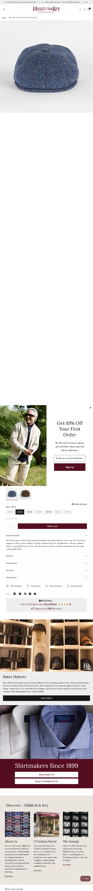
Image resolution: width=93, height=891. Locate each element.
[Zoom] (46, 66)
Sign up (70, 467)
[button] (4, 9)
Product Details (12, 535)
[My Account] (85, 9)
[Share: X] (20, 593)
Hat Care (10, 570)
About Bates (11, 577)
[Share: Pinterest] (25, 593)
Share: (8, 594)
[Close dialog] (90, 407)
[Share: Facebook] (14, 593)
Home (4, 17)
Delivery (9, 556)
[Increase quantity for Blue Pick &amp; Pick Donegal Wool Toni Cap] (14, 526)
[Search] (81, 9)
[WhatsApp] (30, 593)
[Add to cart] (52, 526)
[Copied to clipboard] (34, 593)
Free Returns (11, 563)
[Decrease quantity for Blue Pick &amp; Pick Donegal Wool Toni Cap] (8, 526)
